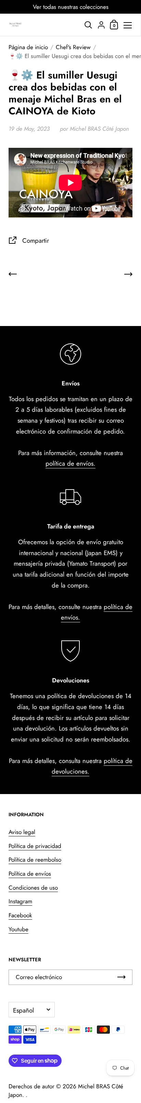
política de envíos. (70, 463)
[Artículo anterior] (13, 276)
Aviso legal (22, 832)
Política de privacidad (35, 846)
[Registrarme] (121, 977)
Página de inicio (28, 47)
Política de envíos (30, 873)
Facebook (20, 915)
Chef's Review (73, 47)
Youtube (18, 929)
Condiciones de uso (33, 887)
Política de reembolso (35, 859)
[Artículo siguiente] (128, 276)
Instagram (20, 901)
